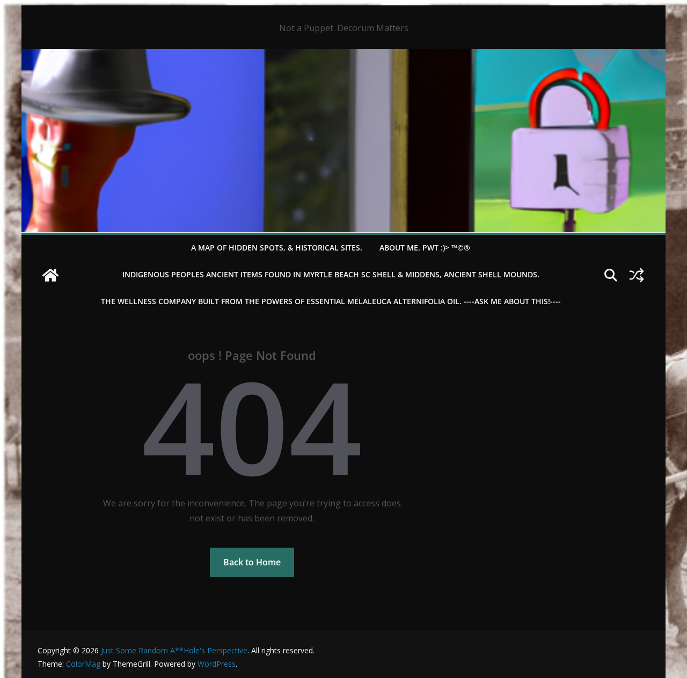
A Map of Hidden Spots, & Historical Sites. (276, 247)
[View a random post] (636, 275)
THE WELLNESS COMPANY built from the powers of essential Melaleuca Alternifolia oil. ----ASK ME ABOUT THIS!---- (331, 301)
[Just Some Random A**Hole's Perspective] (343, 56)
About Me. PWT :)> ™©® (424, 247)
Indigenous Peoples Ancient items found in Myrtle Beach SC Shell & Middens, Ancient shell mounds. (330, 274)
